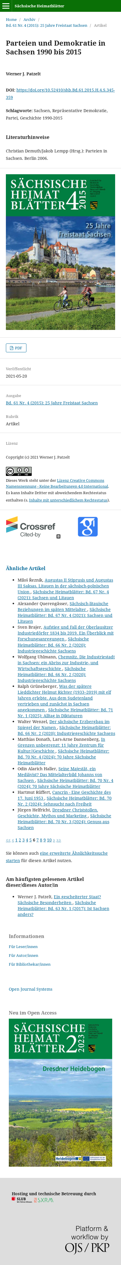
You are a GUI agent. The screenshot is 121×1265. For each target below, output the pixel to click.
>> (58, 840)
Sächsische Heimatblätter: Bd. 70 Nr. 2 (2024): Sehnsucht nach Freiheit (65, 801)
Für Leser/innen (23, 946)
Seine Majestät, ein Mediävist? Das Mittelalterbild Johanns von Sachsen (60, 774)
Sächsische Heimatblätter (39, 6)
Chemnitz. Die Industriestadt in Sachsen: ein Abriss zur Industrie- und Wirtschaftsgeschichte (66, 662)
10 (49, 840)
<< (8, 840)
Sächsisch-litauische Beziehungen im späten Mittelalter (63, 606)
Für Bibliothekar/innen (30, 964)
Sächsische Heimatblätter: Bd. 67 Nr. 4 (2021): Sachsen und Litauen (63, 594)
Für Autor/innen (23, 955)
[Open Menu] (6, 6)
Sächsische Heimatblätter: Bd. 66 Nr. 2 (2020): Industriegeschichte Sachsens (53, 644)
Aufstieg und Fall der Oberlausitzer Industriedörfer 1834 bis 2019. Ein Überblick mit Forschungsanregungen (66, 633)
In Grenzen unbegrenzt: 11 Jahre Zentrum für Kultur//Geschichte (61, 745)
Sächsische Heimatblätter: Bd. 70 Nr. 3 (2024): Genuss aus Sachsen (64, 821)
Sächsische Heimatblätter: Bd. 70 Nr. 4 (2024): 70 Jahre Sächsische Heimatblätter (63, 757)
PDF (18, 348)
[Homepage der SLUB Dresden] (22, 1201)
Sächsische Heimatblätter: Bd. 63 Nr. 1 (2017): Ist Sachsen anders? (63, 908)
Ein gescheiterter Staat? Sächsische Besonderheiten (59, 899)
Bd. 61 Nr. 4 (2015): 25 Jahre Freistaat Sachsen (46, 25)
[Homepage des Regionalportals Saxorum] (44, 1201)
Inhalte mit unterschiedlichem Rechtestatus (68, 500)
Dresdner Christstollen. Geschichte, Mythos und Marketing (58, 813)
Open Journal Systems (30, 989)
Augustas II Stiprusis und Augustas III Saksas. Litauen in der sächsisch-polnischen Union (65, 586)
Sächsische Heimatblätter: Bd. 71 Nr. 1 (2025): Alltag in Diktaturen (65, 712)
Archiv (29, 19)
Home (11, 19)
